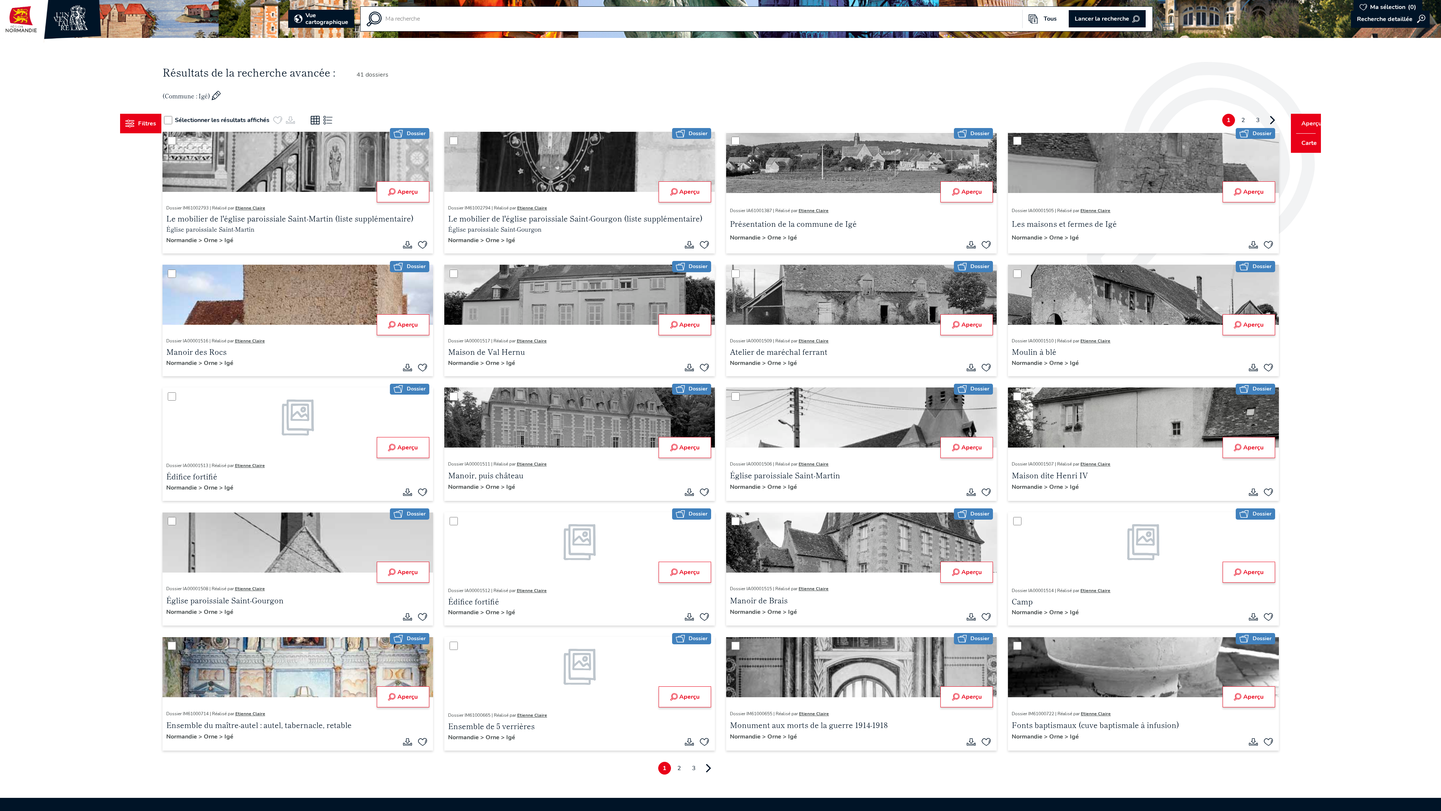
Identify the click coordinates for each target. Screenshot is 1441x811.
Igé (242, 240)
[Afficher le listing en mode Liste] (342, 120)
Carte (1304, 143)
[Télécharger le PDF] (414, 245)
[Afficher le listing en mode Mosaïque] (329, 120)
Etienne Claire (264, 208)
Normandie (196, 240)
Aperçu (415, 192)
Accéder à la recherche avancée (1390, 19)
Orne (225, 240)
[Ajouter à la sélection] (429, 245)
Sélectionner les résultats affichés (236, 120)
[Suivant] (1258, 120)
